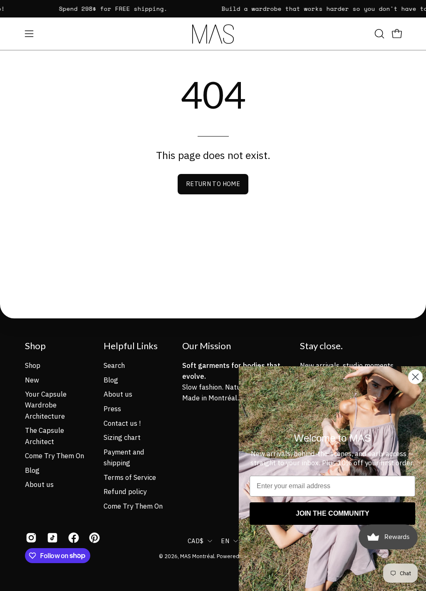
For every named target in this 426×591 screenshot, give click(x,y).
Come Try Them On (54, 455)
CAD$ (195, 541)
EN (225, 541)
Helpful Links (131, 345)
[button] (378, 34)
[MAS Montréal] (213, 34)
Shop (35, 345)
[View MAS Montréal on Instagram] (30, 537)
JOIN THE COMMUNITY (332, 513)
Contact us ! (122, 422)
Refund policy (125, 491)
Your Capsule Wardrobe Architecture (46, 405)
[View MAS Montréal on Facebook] (72, 537)
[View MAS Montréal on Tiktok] (51, 537)
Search (114, 365)
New (32, 379)
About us (39, 484)
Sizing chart (122, 437)
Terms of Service (130, 477)
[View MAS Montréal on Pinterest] (93, 537)
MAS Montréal (197, 556)
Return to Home (213, 184)
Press (112, 408)
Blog (32, 469)
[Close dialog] (415, 377)
